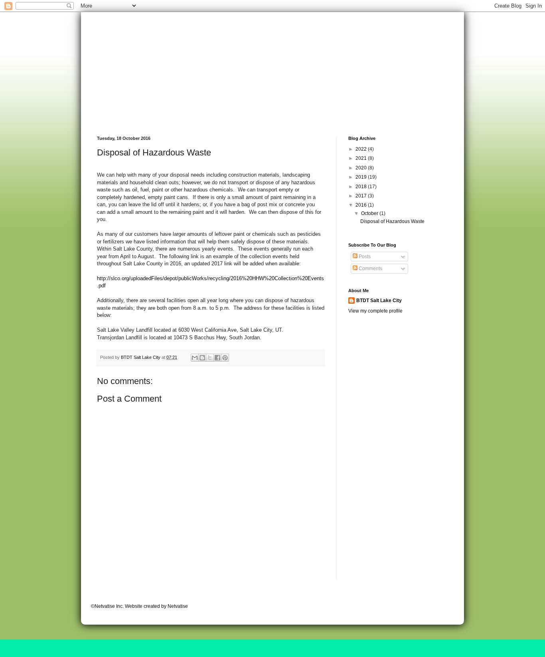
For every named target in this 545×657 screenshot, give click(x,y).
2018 (361, 186)
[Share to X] (210, 358)
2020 (361, 168)
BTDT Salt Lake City (379, 300)
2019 (361, 177)
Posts (364, 256)
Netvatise (178, 606)
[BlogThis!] (202, 358)
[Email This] (195, 358)
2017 (361, 196)
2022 (361, 149)
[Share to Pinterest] (225, 358)
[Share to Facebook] (217, 358)
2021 (361, 158)
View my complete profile (375, 311)
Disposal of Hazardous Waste (392, 221)
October (370, 213)
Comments (369, 268)
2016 (361, 205)
